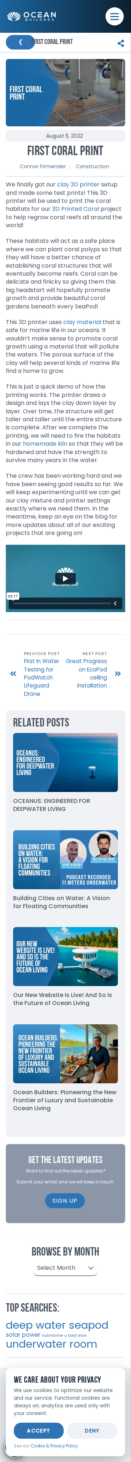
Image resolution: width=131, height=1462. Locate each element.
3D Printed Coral (75, 209)
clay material (82, 322)
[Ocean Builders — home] (31, 16)
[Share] (119, 42)
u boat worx (75, 1335)
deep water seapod (57, 1324)
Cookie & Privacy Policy (54, 1446)
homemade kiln (45, 444)
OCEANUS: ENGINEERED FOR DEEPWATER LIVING (51, 805)
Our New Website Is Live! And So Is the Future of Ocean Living (62, 999)
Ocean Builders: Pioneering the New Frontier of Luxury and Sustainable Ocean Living (64, 1100)
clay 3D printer (78, 184)
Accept (38, 1430)
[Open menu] (115, 16)
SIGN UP (65, 1201)
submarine (52, 1335)
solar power (23, 1335)
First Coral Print (65, 151)
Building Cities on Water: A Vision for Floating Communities (61, 902)
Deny (92, 1430)
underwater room (51, 1344)
